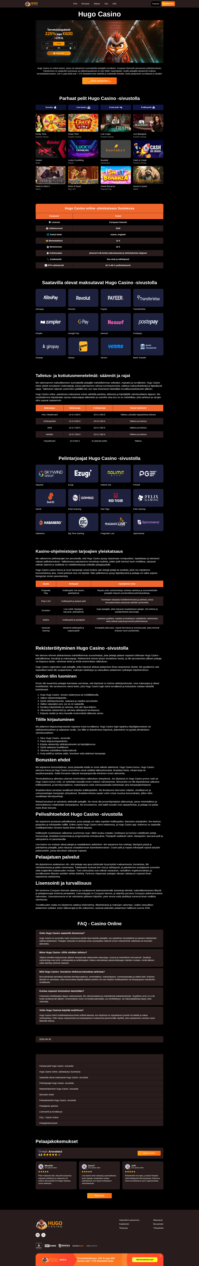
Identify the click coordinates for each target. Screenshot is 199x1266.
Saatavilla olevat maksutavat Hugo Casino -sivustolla (63, 1077)
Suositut (49, 107)
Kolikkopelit (146, 107)
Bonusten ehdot (46, 1094)
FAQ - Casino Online (48, 1117)
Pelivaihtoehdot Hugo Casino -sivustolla (57, 1100)
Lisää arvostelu (149, 1153)
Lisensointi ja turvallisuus (50, 1112)
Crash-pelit (114, 107)
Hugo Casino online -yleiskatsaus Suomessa (59, 1072)
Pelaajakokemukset (48, 1123)
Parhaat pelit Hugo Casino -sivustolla (56, 1066)
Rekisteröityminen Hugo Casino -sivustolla (58, 1089)
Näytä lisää (99, 1196)
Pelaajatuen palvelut (48, 1106)
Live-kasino (81, 107)
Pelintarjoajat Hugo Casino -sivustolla (56, 1083)
